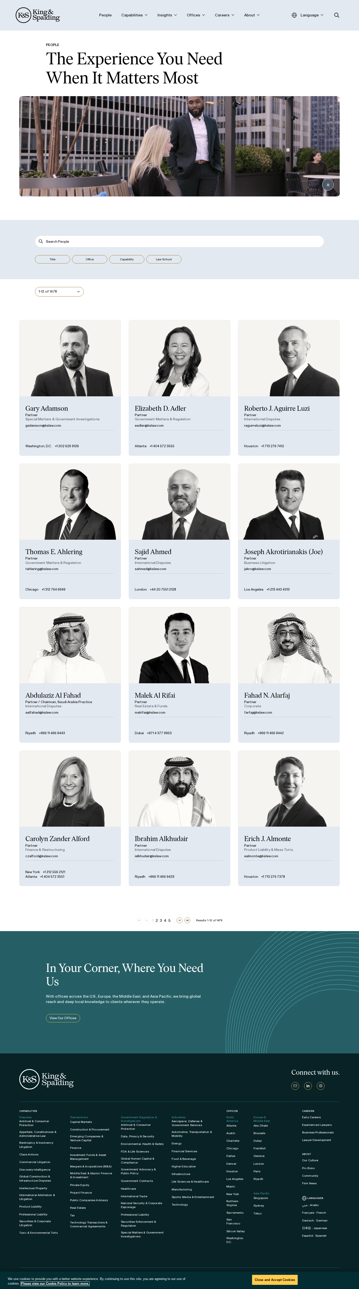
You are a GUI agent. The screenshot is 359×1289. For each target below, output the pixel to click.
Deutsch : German (314, 1220)
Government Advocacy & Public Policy (138, 1171)
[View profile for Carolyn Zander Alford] (70, 818)
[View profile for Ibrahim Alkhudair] (179, 818)
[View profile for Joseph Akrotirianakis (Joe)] (288, 531)
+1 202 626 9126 (67, 446)
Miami (230, 1186)
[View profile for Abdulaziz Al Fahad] (70, 674)
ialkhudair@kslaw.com (152, 856)
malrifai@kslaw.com (150, 712)
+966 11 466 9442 (271, 733)
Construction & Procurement (90, 1129)
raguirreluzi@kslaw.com (262, 425)
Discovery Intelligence (34, 1169)
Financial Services (184, 1151)
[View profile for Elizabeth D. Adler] (179, 388)
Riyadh (30, 733)
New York (32, 872)
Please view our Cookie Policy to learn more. (55, 1284)
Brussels (259, 1133)
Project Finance (81, 1192)
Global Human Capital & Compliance (137, 1160)
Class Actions (28, 1154)
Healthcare (128, 1188)
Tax (72, 1215)
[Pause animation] (328, 185)
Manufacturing (182, 1189)
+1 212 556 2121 (54, 872)
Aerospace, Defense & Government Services (187, 1123)
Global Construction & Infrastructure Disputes (35, 1178)
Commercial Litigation (34, 1162)
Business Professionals (318, 1132)
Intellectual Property (33, 1188)
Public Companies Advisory (89, 1200)
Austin (230, 1133)
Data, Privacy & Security (137, 1136)
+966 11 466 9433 (161, 877)
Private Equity (79, 1185)
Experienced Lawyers (317, 1125)
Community (310, 1175)
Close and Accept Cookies (275, 1280)
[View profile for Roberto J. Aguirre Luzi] (288, 388)
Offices (232, 1111)
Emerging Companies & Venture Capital (86, 1138)
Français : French (314, 1212)
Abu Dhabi (260, 1125)
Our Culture (310, 1160)
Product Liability (30, 1206)
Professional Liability (33, 1214)
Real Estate (78, 1207)
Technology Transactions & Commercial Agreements (89, 1224)
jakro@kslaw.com (257, 569)
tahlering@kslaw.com (41, 569)
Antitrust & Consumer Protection (34, 1123)
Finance (75, 1148)
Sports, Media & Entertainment (193, 1197)
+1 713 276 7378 (273, 877)
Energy (176, 1143)
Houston (251, 446)
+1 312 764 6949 (53, 589)
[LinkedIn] (308, 1086)
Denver (231, 1163)
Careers (308, 1111)
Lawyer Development (316, 1140)
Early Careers (311, 1117)
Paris (256, 1171)
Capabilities (28, 1111)
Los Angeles (254, 589)
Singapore (260, 1198)
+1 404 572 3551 (52, 877)
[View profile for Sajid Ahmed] (179, 531)
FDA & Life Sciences (135, 1151)
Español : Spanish (314, 1235)
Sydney (258, 1205)
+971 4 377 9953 (159, 733)
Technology (180, 1204)
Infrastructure (181, 1174)
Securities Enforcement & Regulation (138, 1223)
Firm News (309, 1183)
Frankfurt (259, 1148)
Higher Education (184, 1166)
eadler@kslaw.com (149, 425)
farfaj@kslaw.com (258, 712)
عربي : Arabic (310, 1205)
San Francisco (233, 1221)
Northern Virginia (232, 1203)
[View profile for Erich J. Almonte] (288, 818)
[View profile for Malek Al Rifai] (179, 674)
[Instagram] (321, 1086)
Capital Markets (81, 1122)
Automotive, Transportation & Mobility (192, 1134)
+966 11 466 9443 (52, 733)
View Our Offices (63, 1018)
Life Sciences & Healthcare (190, 1181)
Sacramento (234, 1212)
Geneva (258, 1156)
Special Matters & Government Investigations (142, 1234)
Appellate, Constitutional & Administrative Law (37, 1134)
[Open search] (336, 15)
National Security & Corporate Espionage (141, 1205)
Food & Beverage (184, 1159)
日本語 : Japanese (314, 1228)
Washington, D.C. (38, 446)
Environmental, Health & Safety (142, 1144)
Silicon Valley (235, 1231)
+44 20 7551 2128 (163, 589)
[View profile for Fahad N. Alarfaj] (288, 674)
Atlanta (141, 446)
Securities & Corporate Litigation (35, 1223)
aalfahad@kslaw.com (41, 712)
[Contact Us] (295, 1086)
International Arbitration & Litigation (37, 1197)
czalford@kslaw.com (41, 856)
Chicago (32, 589)
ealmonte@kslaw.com (261, 856)
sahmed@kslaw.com (150, 569)
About (307, 1154)
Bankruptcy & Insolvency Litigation (36, 1144)
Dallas (230, 1156)
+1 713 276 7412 (272, 446)
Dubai (139, 733)
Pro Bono (308, 1168)
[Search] (41, 242)
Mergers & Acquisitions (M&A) (90, 1166)
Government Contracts (137, 1181)
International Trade (134, 1196)
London (141, 589)
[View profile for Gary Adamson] (70, 388)
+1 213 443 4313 (278, 589)
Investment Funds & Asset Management (88, 1157)
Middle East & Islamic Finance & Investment (91, 1175)
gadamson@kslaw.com (43, 425)
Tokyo (257, 1213)
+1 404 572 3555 (161, 446)
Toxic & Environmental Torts (38, 1232)
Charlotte (232, 1140)
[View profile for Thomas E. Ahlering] (70, 531)
